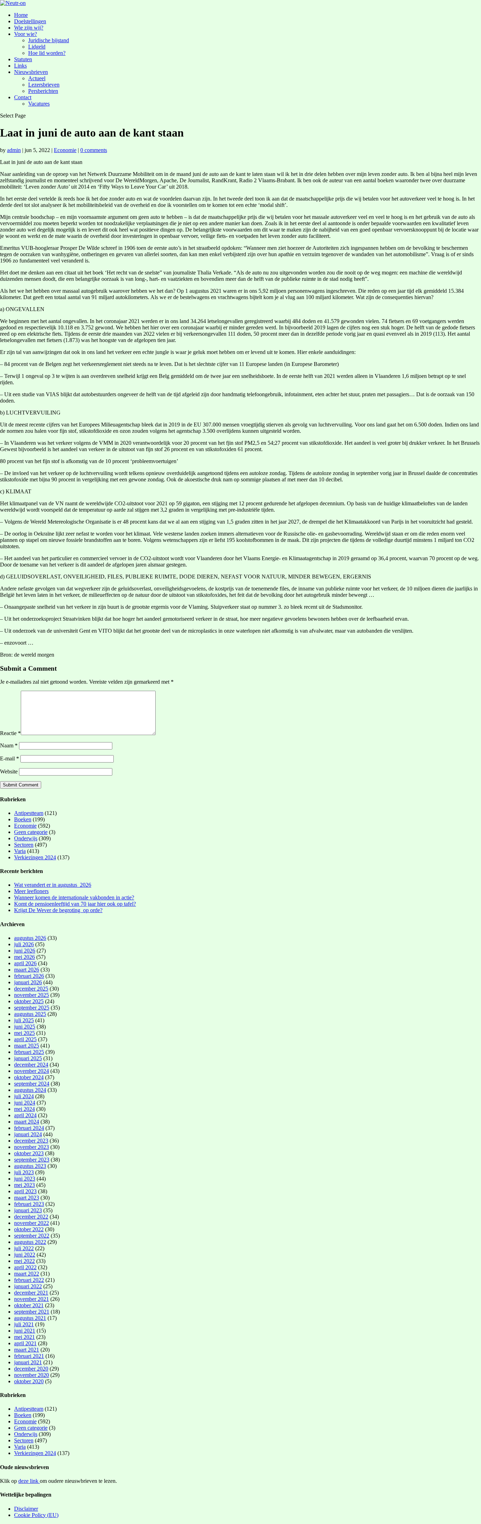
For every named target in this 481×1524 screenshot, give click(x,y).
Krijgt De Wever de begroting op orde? (58, 910)
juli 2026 (24, 944)
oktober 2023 (29, 1153)
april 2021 (25, 1343)
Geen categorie (31, 832)
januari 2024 (28, 1134)
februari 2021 (29, 1356)
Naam (9, 745)
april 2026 (25, 963)
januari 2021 (28, 1362)
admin (14, 150)
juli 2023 (24, 1172)
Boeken (22, 819)
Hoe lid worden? (46, 53)
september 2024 (31, 1084)
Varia (20, 851)
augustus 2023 (30, 1166)
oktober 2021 (29, 1305)
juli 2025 (24, 1020)
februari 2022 (29, 1280)
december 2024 (31, 1065)
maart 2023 (26, 1198)
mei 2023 (24, 1185)
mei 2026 (24, 957)
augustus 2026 (30, 938)
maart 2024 (26, 1122)
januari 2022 (28, 1286)
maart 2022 (26, 1274)
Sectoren (23, 845)
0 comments (93, 150)
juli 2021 (24, 1324)
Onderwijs (25, 838)
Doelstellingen (30, 21)
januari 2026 (28, 982)
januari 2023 (28, 1210)
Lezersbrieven (44, 85)
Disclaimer (26, 1509)
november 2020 (31, 1375)
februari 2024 (29, 1128)
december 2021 (31, 1293)
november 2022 (31, 1223)
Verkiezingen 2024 (35, 857)
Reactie (10, 733)
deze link (29, 1481)
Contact (22, 97)
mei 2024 (24, 1109)
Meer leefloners (31, 891)
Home (21, 15)
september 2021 (31, 1312)
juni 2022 (24, 1255)
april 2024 (25, 1115)
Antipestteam (28, 813)
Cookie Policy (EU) (36, 1515)
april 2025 (25, 1039)
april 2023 (25, 1191)
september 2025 (31, 1008)
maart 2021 (26, 1350)
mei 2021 (24, 1337)
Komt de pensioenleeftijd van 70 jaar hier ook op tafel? (75, 904)
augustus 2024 (30, 1090)
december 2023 (31, 1141)
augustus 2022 (30, 1242)
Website (9, 771)
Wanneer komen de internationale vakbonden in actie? (74, 897)
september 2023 (31, 1160)
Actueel (36, 78)
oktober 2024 (29, 1077)
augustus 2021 (30, 1318)
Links (20, 66)
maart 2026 (26, 970)
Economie (65, 150)
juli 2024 (24, 1096)
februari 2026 (29, 976)
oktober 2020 (29, 1381)
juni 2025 (24, 1027)
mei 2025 (24, 1033)
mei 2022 (24, 1261)
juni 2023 (24, 1179)
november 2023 (31, 1147)
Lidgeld (36, 47)
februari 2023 (29, 1204)
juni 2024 (24, 1103)
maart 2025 (26, 1046)
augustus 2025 (30, 1014)
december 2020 (31, 1369)
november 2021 (31, 1299)
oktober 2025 (29, 1001)
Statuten (23, 59)
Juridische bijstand (48, 40)
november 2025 (31, 995)
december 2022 (31, 1217)
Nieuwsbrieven (31, 72)
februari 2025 (29, 1052)
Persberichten (43, 91)
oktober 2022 (29, 1229)
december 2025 (31, 989)
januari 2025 (28, 1058)
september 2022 (31, 1236)
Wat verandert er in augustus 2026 (52, 885)
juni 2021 (24, 1331)
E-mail (9, 758)
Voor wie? (25, 34)
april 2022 (25, 1267)
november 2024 (31, 1071)
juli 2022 (24, 1248)
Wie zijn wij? (28, 28)
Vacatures (39, 104)
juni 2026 (24, 951)
